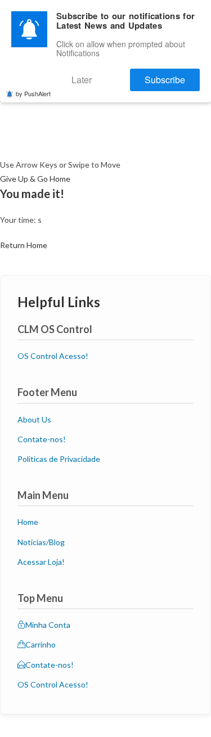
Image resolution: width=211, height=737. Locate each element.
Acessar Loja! (41, 562)
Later (109, 75)
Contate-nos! (41, 439)
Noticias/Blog (41, 542)
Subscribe (173, 75)
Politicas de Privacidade (58, 459)
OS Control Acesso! (52, 356)
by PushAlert (33, 86)
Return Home (23, 245)
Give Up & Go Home (35, 178)
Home (27, 522)
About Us (34, 419)
